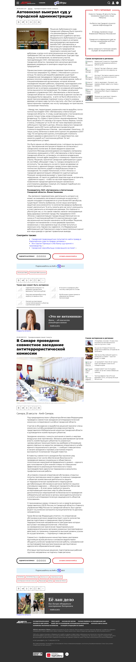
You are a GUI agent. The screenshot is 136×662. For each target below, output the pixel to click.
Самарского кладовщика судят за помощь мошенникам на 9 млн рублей (102, 41)
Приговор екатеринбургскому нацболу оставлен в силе (36, 295)
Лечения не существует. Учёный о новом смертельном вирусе (106, 97)
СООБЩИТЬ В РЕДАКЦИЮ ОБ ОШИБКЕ (72, 625)
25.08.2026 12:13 (21, 337)
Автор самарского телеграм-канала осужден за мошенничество (102, 50)
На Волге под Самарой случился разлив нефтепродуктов (102, 24)
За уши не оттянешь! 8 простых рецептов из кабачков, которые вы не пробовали (107, 349)
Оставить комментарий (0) (68, 256)
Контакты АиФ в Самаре (99, 623)
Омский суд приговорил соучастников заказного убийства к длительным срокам (37, 302)
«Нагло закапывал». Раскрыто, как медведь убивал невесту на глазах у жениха (106, 84)
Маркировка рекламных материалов (45, 625)
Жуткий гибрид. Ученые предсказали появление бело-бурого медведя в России (107, 91)
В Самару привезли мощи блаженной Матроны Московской (102, 33)
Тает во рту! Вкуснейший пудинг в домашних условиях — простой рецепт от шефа (106, 356)
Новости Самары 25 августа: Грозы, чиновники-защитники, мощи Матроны (102, 16)
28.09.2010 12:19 (21, 8)
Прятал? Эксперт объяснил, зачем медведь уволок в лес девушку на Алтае (106, 70)
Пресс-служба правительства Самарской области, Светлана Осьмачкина (41, 403)
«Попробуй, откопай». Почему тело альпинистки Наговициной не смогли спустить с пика (106, 342)
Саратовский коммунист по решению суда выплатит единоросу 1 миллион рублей (35, 289)
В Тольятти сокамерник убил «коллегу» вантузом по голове (69, 288)
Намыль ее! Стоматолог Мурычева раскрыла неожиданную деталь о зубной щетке (106, 63)
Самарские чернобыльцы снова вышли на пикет (53, 248)
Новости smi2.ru (24, 331)
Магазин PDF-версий (69, 621)
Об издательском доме (41, 621)
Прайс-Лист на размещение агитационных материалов (70, 623)
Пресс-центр (55, 621)
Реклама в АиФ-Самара (41, 623)
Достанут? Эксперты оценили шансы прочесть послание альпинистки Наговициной (107, 77)
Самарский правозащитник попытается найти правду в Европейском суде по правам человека (55, 240)
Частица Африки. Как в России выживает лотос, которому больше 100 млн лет (106, 377)
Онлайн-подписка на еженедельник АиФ (92, 621)
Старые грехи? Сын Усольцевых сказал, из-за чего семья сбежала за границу (106, 370)
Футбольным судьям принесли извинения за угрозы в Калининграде (69, 296)
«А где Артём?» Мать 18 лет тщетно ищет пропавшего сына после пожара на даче (106, 363)
